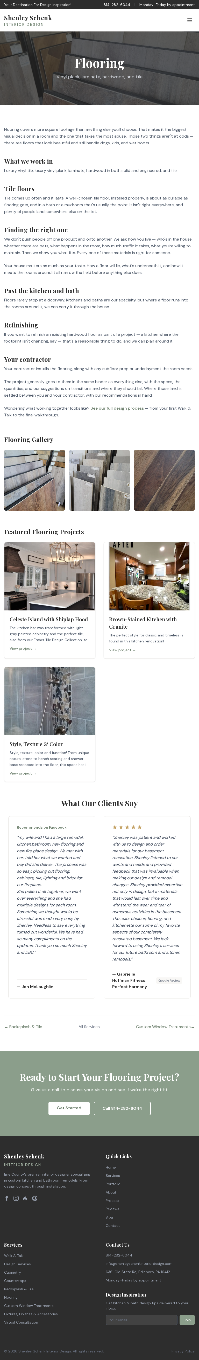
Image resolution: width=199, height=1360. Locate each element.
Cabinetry (12, 1272)
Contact (113, 1225)
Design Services (17, 1264)
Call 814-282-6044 (122, 1108)
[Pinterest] (34, 1198)
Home (111, 1167)
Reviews (112, 1209)
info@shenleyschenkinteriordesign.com (139, 1263)
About (111, 1192)
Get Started (69, 1108)
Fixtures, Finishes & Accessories (31, 1314)
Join (187, 1320)
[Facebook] (6, 1198)
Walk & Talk (14, 1255)
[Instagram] (16, 1198)
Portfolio (113, 1184)
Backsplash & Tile (19, 1289)
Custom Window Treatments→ (165, 1026)
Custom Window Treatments (29, 1305)
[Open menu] (189, 20)
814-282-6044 (117, 4)
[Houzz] (25, 1198)
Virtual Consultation (21, 1322)
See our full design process (117, 408)
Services (113, 1175)
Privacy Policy (183, 1351)
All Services (89, 1026)
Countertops (15, 1280)
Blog (109, 1217)
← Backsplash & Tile (23, 1026)
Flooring (11, 1297)
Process (112, 1200)
